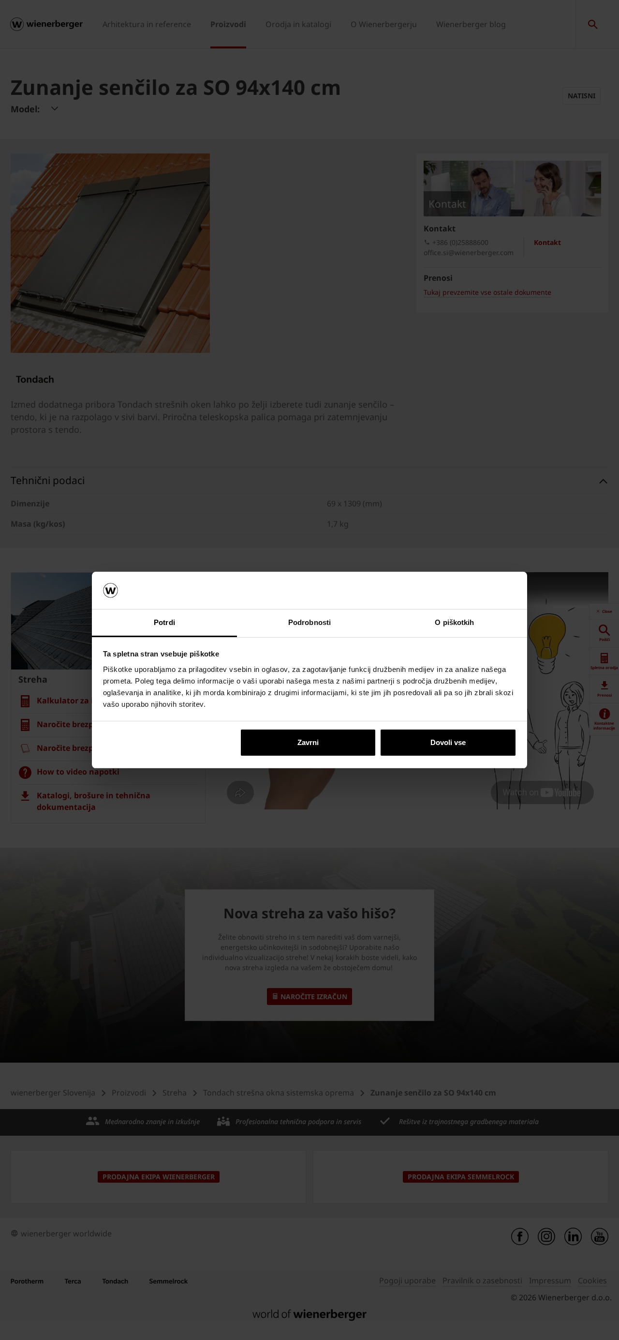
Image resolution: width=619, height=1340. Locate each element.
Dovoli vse (448, 742)
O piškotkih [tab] (454, 622)
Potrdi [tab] (164, 622)
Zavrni (308, 742)
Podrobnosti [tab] (309, 622)
